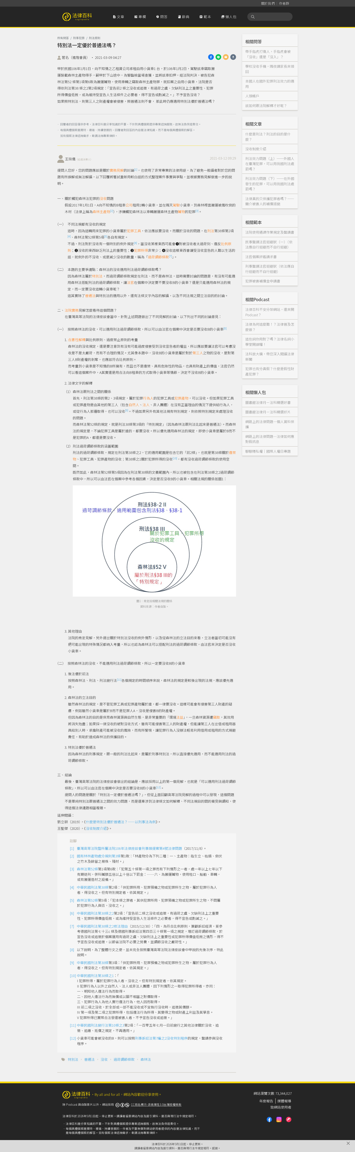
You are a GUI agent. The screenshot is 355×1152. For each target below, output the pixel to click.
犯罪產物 (181, 398)
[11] (119, 679)
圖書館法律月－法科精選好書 (268, 402)
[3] (196, 211)
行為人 (148, 398)
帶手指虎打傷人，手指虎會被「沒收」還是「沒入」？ (268, 54)
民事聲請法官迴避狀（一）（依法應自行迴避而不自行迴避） (269, 244)
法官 (130, 282)
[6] (135, 243)
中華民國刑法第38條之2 (95, 913)
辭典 (184, 16)
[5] (105, 236)
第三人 (197, 352)
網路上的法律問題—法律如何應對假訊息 (269, 439)
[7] (170, 256)
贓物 (181, 211)
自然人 (134, 404)
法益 (179, 717)
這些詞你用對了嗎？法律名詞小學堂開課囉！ (269, 341)
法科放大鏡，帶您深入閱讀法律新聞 (269, 356)
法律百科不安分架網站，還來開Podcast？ (269, 312)
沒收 (103, 198)
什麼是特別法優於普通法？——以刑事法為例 (121, 821)
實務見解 (117, 170)
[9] (126, 410)
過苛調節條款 (158, 256)
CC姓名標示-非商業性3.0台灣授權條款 (156, 1104)
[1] (135, 169)
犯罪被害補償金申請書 (262, 280)
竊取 (216, 717)
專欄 (140, 16)
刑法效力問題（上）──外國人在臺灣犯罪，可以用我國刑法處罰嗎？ (269, 163)
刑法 (210, 230)
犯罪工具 (134, 230)
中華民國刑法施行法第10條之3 (100, 1025)
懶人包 (229, 16)
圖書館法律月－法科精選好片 (268, 411)
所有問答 (63, 38)
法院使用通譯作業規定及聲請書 (269, 232)
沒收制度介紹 (96, 828)
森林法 (146, 1059)
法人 (146, 404)
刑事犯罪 (79, 38)
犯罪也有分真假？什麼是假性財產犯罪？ (269, 371)
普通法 (90, 295)
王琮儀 (79, 158)
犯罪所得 (141, 250)
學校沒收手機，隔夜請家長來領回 (269, 69)
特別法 (97, 276)
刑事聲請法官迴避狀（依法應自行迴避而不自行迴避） (269, 269)
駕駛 (176, 205)
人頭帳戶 (252, 95)
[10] (175, 458)
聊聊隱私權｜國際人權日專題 (268, 451)
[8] (225, 328)
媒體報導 (284, 1100)
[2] (111, 211)
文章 (118, 16)
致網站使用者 (280, 1107)
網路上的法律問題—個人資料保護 (269, 424)
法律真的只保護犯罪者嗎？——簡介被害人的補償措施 (269, 201)
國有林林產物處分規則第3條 (99, 855)
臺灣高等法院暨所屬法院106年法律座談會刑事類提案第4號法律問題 (129, 848)
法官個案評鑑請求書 (261, 256)
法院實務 (72, 310)
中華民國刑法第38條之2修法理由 (102, 926)
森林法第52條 (87, 868)
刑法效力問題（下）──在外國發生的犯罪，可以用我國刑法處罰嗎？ (269, 183)
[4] (69, 236)
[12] (158, 787)
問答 (162, 16)
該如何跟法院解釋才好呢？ (266, 105)
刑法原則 (94, 38)
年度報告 (266, 1100)
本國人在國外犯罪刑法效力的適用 (269, 83)
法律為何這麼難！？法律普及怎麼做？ (269, 327)
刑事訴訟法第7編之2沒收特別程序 (161, 1038)
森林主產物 (101, 211)
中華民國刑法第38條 (92, 887)
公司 (129, 205)
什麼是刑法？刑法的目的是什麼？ (268, 136)
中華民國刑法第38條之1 (95, 975)
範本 (205, 16)
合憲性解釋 (76, 339)
